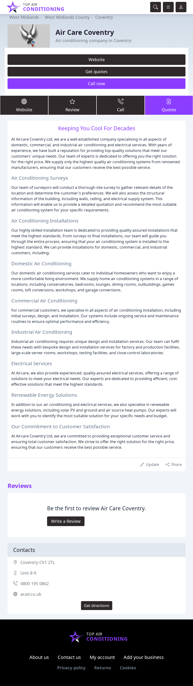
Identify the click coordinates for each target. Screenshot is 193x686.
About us (39, 657)
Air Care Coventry (85, 32)
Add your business (144, 657)
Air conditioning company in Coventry (93, 40)
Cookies (128, 667)
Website (96, 59)
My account (102, 657)
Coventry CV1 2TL (37, 562)
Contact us (69, 657)
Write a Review (65, 521)
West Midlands (24, 17)
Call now (96, 83)
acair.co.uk (30, 594)
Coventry (104, 17)
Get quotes (96, 71)
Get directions (96, 605)
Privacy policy (71, 667)
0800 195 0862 (34, 583)
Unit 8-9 (28, 573)
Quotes (169, 109)
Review (72, 109)
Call (120, 109)
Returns (102, 667)
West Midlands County (67, 17)
